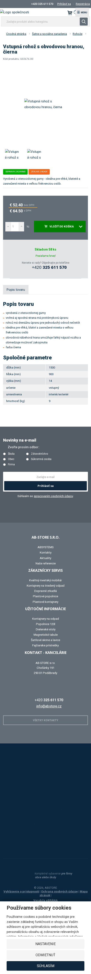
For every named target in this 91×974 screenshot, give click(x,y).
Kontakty (45, 552)
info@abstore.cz (49, 706)
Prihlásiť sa (46, 486)
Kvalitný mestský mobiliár (45, 580)
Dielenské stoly (45, 629)
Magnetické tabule (46, 634)
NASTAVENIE (45, 944)
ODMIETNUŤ (45, 955)
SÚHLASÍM (45, 966)
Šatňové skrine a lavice (45, 640)
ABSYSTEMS (46, 547)
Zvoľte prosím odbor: (23, 447)
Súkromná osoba (41, 459)
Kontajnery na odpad (45, 618)
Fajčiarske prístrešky (45, 645)
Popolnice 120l (45, 624)
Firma (11, 464)
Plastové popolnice (45, 596)
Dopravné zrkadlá (45, 591)
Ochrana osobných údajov (59, 891)
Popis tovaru (16, 290)
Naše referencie (46, 563)
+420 (49, 267)
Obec (11, 459)
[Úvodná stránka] (14, 12)
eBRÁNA (52, 900)
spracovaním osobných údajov (53, 496)
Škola (11, 453)
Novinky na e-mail (19, 440)
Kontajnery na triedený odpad (45, 585)
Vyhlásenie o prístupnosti (21, 891)
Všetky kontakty (45, 720)
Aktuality (45, 558)
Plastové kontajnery (45, 602)
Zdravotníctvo (39, 453)
